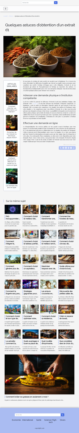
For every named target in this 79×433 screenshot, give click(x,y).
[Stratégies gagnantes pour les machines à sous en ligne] (31, 284)
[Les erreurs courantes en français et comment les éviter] (48, 284)
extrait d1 (35, 103)
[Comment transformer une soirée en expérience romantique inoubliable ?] (48, 209)
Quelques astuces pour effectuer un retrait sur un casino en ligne (12, 161)
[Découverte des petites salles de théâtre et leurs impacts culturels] (66, 284)
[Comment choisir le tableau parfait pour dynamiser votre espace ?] (31, 234)
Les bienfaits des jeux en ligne (12, 186)
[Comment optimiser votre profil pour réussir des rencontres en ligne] (31, 309)
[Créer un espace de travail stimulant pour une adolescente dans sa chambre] (66, 309)
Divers (11, 16)
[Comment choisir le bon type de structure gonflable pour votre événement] (13, 309)
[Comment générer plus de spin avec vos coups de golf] (13, 259)
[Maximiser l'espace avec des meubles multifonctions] (48, 259)
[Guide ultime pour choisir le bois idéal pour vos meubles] (66, 259)
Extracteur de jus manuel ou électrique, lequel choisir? (12, 134)
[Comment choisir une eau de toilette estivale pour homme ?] (66, 234)
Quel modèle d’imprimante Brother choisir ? (48, 343)
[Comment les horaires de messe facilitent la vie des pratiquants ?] (66, 209)
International (27, 420)
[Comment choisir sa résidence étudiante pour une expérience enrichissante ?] (48, 309)
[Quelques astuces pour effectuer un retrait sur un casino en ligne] (12, 148)
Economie (16, 420)
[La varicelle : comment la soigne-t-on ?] (13, 334)
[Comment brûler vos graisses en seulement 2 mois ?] (39, 374)
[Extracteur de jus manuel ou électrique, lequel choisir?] (12, 122)
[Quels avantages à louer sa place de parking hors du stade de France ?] (31, 334)
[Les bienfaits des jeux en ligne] (12, 176)
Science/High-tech (50, 421)
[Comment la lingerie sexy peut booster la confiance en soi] (13, 284)
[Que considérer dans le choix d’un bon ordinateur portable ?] (66, 334)
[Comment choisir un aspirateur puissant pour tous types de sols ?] (31, 259)
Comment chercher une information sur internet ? (11, 109)
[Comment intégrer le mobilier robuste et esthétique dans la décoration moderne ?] (13, 234)
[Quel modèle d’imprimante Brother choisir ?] (48, 334)
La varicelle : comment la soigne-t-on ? (11, 343)
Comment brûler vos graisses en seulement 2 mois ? (27, 397)
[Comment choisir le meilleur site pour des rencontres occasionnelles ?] (31, 209)
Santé (38, 420)
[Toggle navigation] (5, 8)
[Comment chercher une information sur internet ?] (12, 97)
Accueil (5, 16)
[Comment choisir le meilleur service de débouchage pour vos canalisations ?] (48, 234)
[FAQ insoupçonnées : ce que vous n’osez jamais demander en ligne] (13, 209)
